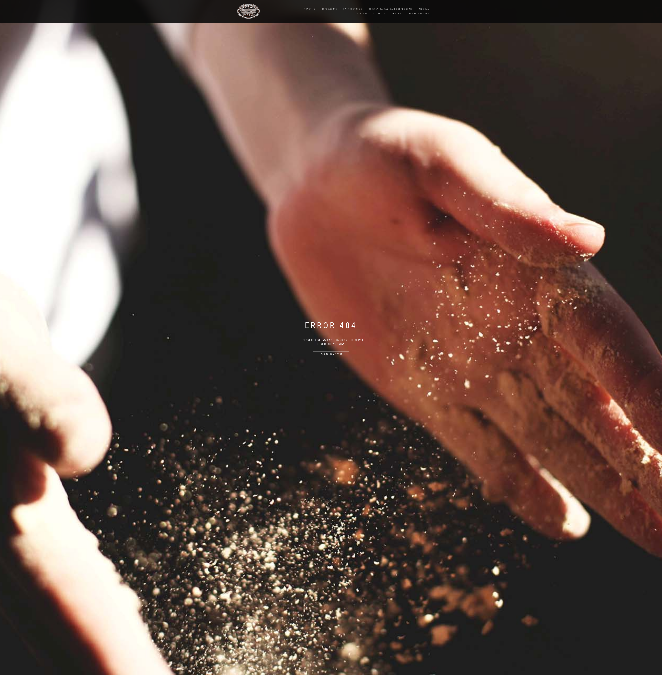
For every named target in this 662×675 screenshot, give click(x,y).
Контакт (397, 13)
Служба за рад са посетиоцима (391, 9)
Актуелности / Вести (371, 13)
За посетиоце (352, 9)
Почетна (309, 9)
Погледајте (329, 9)
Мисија (424, 9)
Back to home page (331, 354)
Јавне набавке (419, 13)
